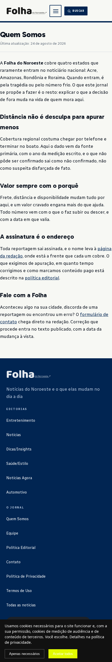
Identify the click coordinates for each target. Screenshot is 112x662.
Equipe (12, 533)
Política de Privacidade (26, 576)
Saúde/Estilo (17, 463)
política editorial (42, 277)
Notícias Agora (19, 478)
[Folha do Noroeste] (28, 374)
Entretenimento (20, 420)
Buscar (78, 11)
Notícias (13, 434)
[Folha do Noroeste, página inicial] (26, 11)
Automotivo (16, 492)
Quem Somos (17, 519)
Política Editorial (20, 547)
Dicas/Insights (19, 449)
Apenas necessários (24, 654)
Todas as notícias (21, 605)
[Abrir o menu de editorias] (55, 11)
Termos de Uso (19, 590)
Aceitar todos (63, 654)
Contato (13, 562)
